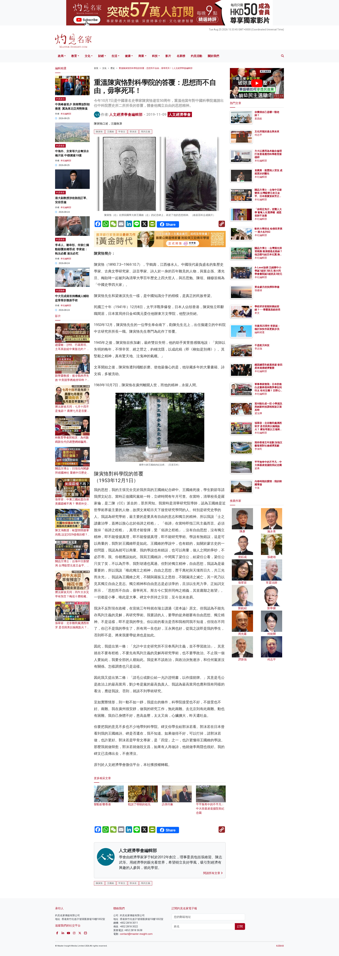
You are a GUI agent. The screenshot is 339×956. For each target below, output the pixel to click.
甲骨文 (121, 131)
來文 (257, 312)
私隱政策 (280, 946)
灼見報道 (60, 146)
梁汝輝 (258, 413)
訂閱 (240, 926)
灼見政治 (60, 99)
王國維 (110, 131)
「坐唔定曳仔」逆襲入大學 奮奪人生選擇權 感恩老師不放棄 (268, 212)
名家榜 (181, 56)
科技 (155, 56)
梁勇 (257, 468)
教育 (74, 56)
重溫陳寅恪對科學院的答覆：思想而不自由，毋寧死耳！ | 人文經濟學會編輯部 (155, 68)
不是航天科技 (262, 345)
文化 (87, 56)
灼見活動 (196, 56)
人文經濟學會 (180, 114)
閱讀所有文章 (212, 873)
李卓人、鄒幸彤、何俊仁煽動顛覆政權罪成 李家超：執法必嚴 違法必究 (72, 249)
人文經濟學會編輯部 (126, 114)
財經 (101, 56)
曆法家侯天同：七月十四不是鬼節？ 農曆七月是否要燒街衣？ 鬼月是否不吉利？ (72, 411)
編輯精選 (259, 332)
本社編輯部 (66, 114)
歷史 (113, 68)
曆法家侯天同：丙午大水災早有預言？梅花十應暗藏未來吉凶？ (72, 596)
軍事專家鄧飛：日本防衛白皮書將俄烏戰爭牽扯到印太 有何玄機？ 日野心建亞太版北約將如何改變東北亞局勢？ (268, 390)
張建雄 (258, 290)
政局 (61, 56)
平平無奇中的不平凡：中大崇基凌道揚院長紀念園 (210, 808)
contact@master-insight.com (136, 934)
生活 (114, 56)
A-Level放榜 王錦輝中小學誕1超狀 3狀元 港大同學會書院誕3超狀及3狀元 (268, 270)
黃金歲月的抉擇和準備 (267, 287)
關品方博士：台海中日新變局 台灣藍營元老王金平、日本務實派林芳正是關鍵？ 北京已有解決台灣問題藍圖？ (268, 196)
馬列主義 (145, 131)
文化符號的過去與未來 (267, 131)
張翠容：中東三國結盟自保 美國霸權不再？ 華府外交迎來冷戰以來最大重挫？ (72, 504)
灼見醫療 (60, 290)
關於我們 (213, 56)
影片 (168, 56)
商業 (141, 56)
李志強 (258, 348)
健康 (128, 56)
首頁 (96, 68)
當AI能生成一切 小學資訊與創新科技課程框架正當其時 (268, 406)
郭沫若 (133, 131)
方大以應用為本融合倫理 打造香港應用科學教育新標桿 (268, 154)
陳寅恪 (99, 131)
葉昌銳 (258, 118)
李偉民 (258, 449)
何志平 (258, 134)
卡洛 (257, 487)
